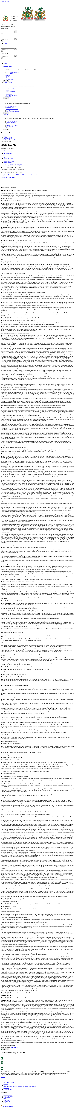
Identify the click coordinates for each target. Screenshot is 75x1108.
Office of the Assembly (9, 1082)
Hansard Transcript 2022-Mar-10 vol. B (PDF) (11, 165)
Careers (5, 1085)
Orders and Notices (8, 162)
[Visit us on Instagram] (1, 1056)
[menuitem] (13, 72)
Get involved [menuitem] (7, 99)
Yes (14, 1047)
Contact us (6, 1084)
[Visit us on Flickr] (1, 1066)
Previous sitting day (9, 150)
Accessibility (6, 1088)
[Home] (23, 23)
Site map (3, 1077)
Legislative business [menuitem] (8, 82)
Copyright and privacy (7, 1106)
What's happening (8, 1089)
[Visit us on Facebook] (2, 1059)
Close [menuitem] (5, 80)
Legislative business (8, 137)
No (17, 1047)
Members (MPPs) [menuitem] (8, 66)
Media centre (7, 1100)
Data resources (7, 1101)
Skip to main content (5, 1)
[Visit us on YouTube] (2, 1069)
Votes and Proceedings (9, 161)
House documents (8, 138)
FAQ (5, 1099)
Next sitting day (8, 153)
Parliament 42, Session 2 (9, 139)
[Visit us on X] (1, 1060)
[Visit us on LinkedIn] (2, 1063)
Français (5, 43)
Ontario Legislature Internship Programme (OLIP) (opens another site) (20, 1086)
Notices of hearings (8, 1102)
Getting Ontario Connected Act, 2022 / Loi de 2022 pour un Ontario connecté (19, 174)
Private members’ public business (8, 177)
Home (5, 136)
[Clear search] (15, 32)
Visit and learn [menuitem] (7, 114)
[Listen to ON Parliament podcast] (1, 1065)
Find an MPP (7, 1097)
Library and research (8, 1096)
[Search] (2, 33)
